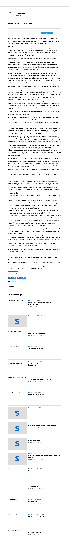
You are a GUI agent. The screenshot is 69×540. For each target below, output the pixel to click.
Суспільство (30, 459)
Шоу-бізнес (30, 335)
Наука (29, 320)
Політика (30, 350)
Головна (3, 8)
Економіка (13, 281)
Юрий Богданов (14, 8)
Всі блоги (8, 8)
